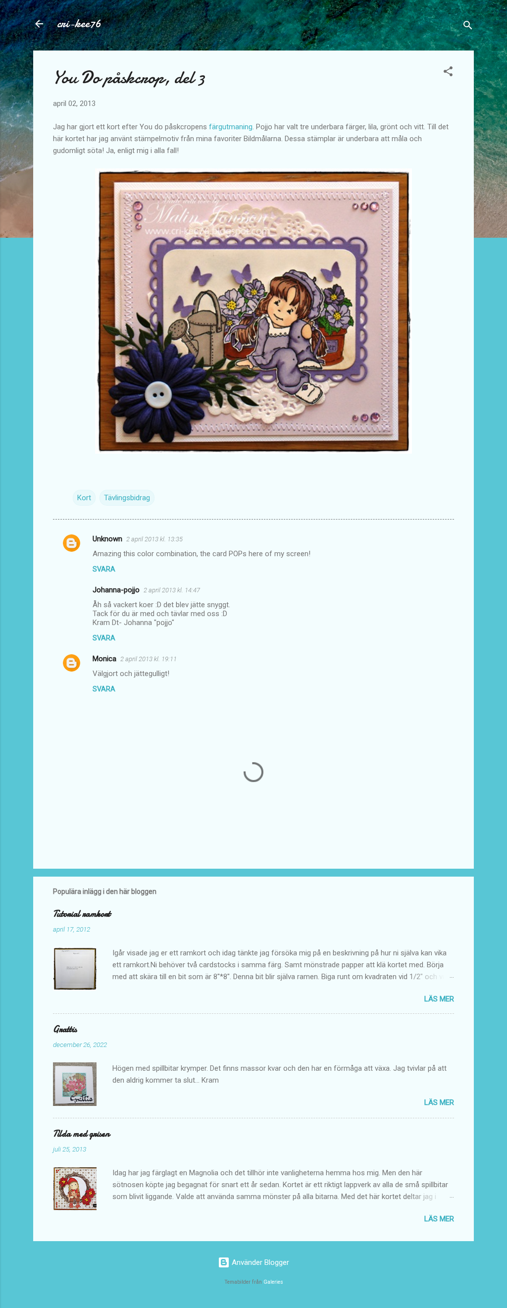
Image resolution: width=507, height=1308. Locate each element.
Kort (84, 497)
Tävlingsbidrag (127, 497)
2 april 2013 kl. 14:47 (172, 590)
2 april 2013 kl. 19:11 (148, 659)
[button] (448, 73)
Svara (104, 569)
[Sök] (468, 27)
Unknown (107, 538)
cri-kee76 (79, 23)
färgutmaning (231, 126)
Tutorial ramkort (81, 914)
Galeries (273, 1282)
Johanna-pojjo (116, 589)
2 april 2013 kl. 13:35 (154, 539)
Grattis (65, 1029)
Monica (104, 658)
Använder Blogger (259, 1262)
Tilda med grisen (81, 1134)
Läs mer (439, 998)
